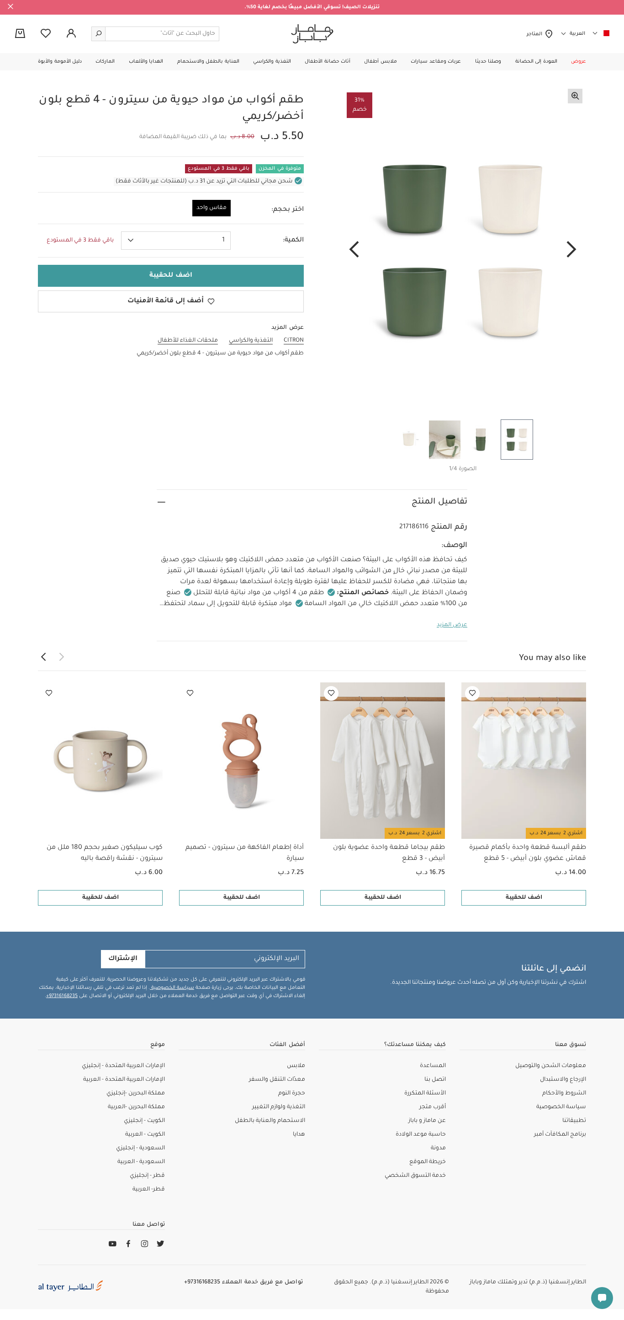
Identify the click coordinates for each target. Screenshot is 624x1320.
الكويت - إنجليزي (144, 1121)
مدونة (438, 1148)
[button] (578, 62)
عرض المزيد (452, 625)
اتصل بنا (435, 1080)
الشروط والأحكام (564, 1093)
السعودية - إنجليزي (140, 1148)
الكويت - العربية (145, 1135)
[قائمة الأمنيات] (472, 693)
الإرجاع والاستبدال (563, 1080)
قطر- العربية (148, 1189)
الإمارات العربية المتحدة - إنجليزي (123, 1066)
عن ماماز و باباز (427, 1121)
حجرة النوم (291, 1093)
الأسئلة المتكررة (425, 1093)
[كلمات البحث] (99, 34)
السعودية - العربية (141, 1162)
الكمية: (293, 240)
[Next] (354, 250)
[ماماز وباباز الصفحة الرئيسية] (312, 33)
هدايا (299, 1135)
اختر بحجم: (287, 210)
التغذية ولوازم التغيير (278, 1107)
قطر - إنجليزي (147, 1176)
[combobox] (176, 240)
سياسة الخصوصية (172, 988)
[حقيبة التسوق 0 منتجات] (20, 34)
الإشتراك (122, 959)
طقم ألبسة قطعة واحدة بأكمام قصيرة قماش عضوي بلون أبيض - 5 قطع (527, 853)
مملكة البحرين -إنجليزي (135, 1093)
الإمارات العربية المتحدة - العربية (124, 1080)
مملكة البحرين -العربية (136, 1107)
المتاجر (536, 34)
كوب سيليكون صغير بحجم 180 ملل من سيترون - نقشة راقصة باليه (105, 853)
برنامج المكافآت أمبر (560, 1135)
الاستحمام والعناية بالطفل (270, 1121)
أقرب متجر (432, 1107)
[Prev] (571, 250)
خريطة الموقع (427, 1162)
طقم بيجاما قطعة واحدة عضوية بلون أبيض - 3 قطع (389, 853)
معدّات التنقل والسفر (277, 1080)
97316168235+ (62, 996)
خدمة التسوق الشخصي (415, 1176)
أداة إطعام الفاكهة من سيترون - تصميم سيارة (244, 853)
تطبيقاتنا (574, 1121)
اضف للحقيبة (524, 898)
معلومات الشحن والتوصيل (550, 1066)
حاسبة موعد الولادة (421, 1135)
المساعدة (433, 1066)
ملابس (296, 1066)
